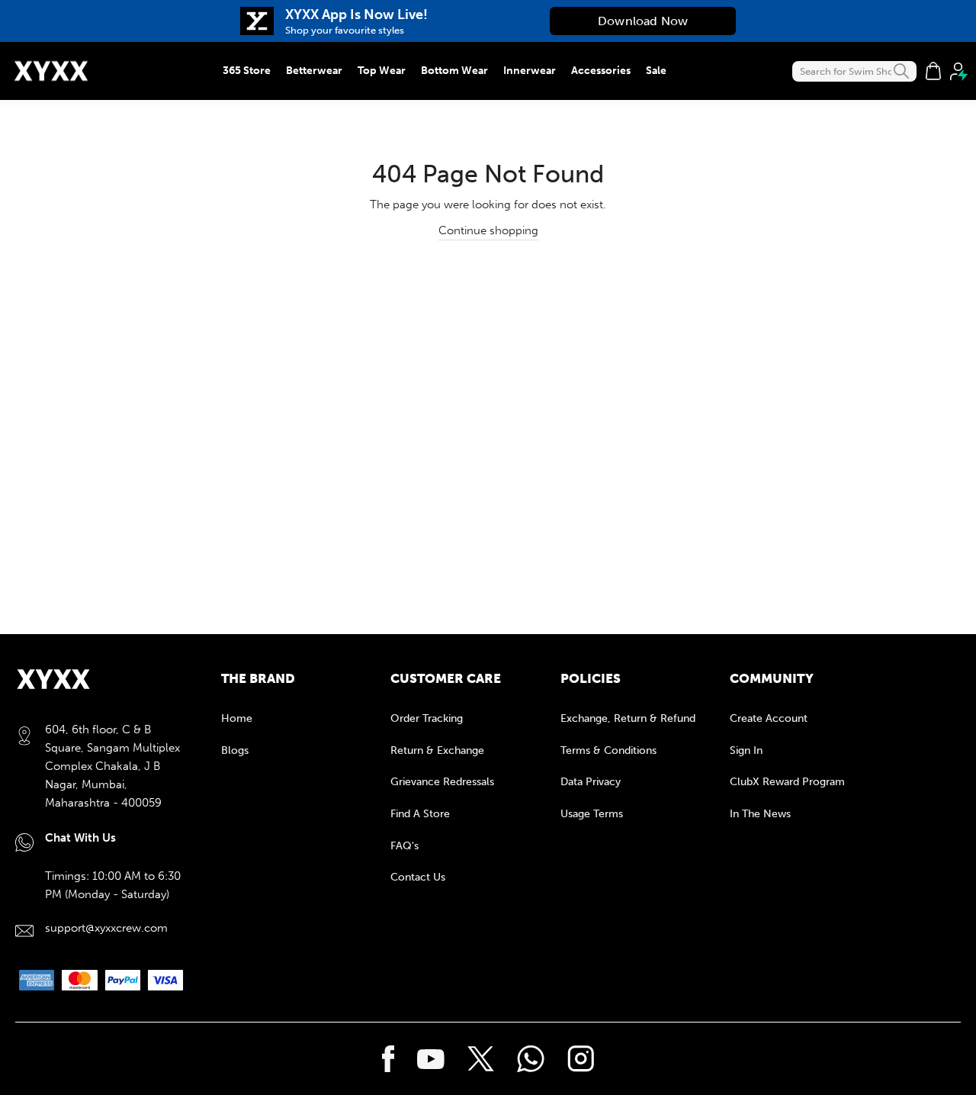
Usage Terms (591, 813)
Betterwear (314, 70)
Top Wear (382, 70)
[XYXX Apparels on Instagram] (581, 1059)
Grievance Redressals (442, 781)
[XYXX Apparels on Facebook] (388, 1059)
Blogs (235, 750)
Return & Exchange (437, 750)
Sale (656, 70)
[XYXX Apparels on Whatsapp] (530, 1059)
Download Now (643, 21)
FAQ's (404, 845)
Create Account (768, 718)
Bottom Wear (454, 70)
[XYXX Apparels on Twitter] (480, 1058)
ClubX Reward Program (787, 781)
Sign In (746, 750)
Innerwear (529, 70)
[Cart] (933, 71)
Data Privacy (590, 781)
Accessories (601, 70)
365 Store (247, 70)
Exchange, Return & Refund (627, 718)
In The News (760, 813)
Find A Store (420, 813)
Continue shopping (488, 230)
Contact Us (417, 877)
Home (236, 718)
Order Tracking (426, 718)
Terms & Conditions (608, 750)
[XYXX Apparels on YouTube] (431, 1059)
